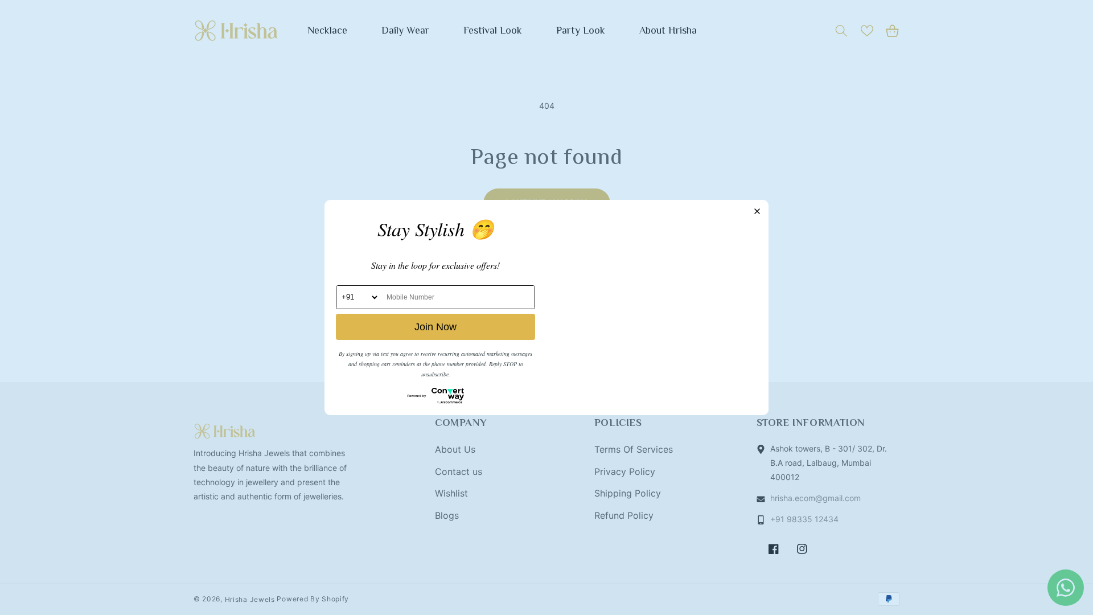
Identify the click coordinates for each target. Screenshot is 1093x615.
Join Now (435, 327)
